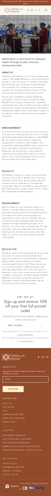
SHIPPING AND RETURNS (13, 415)
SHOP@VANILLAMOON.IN (13, 467)
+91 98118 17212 (10, 464)
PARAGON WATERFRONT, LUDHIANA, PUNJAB (22, 450)
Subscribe (13, 389)
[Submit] (41, 325)
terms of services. (25, 335)
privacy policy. (27, 341)
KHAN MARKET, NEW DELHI (14, 435)
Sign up (5, 371)
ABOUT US (7, 404)
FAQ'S (5, 411)
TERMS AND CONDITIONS (14, 418)
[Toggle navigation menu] (46, 10)
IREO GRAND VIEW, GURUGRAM (16, 443)
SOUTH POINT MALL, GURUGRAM (17, 439)
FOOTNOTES (8, 407)
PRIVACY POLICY (10, 422)
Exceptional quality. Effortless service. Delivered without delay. (25, 3)
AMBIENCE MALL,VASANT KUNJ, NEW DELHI (21, 446)
